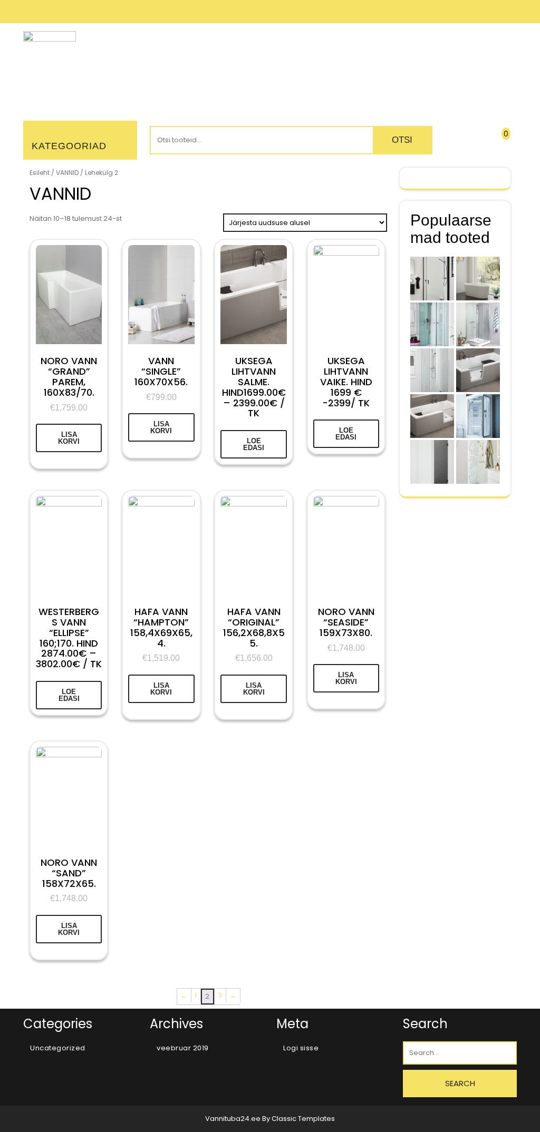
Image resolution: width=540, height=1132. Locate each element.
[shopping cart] (496, 142)
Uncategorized (57, 1048)
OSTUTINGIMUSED (318, 68)
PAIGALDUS (243, 68)
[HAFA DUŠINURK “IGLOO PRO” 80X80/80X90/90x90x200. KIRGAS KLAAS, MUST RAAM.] (432, 278)
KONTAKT (490, 68)
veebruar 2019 (183, 1048)
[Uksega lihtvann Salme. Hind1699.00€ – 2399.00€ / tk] (432, 416)
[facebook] (509, 11)
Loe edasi (253, 444)
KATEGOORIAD (69, 146)
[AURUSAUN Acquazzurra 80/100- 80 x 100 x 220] (478, 416)
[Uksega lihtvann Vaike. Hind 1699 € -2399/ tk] (478, 370)
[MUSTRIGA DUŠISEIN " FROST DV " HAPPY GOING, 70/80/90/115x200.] (478, 462)
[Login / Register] (459, 142)
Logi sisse (301, 1048)
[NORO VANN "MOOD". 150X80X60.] (478, 278)
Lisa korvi (69, 438)
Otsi (402, 140)
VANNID (67, 172)
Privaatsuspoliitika (412, 68)
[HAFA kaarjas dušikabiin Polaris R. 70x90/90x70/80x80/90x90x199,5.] (432, 324)
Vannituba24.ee (233, 1119)
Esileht (40, 172)
